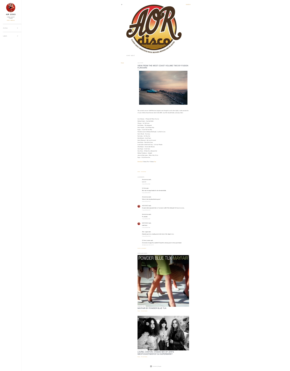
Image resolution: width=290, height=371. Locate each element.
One (155, 161)
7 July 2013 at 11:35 (146, 218)
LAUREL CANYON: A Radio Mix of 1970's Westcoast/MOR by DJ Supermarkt (156, 353)
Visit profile (11, 20)
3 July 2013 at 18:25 (146, 192)
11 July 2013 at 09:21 (146, 236)
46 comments (144, 310)
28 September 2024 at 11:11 (148, 244)
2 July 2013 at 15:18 (146, 184)
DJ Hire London (146, 240)
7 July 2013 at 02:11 (146, 210)
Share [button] (122, 63)
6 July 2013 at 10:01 (146, 201)
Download (140, 161)
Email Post (143, 171)
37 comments (144, 356)
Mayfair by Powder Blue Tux (152, 308)
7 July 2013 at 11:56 (146, 227)
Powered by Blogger (156, 366)
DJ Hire (144, 188)
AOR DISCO (145, 205)
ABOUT (133, 55)
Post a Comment (142, 248)
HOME (128, 55)
